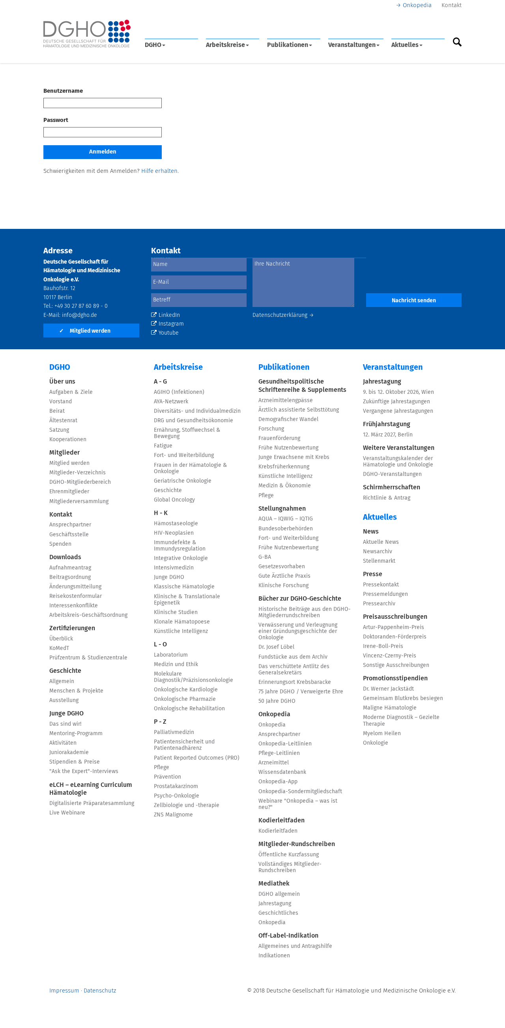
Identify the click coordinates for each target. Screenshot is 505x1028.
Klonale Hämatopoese (182, 622)
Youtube (169, 333)
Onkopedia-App (277, 782)
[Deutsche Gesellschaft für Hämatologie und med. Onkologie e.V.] (87, 34)
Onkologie (375, 743)
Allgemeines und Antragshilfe (295, 946)
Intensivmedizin (174, 568)
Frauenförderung (279, 438)
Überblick (61, 639)
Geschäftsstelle (69, 534)
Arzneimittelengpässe (285, 400)
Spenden (60, 544)
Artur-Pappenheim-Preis (393, 627)
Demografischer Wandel (288, 419)
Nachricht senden (414, 300)
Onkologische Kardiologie (186, 690)
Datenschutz (100, 991)
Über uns (62, 381)
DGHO (153, 45)
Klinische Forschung (283, 585)
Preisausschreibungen (395, 617)
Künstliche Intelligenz (181, 631)
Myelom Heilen (382, 733)
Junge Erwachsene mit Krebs (293, 457)
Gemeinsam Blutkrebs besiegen (403, 698)
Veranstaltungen (352, 45)
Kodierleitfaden (281, 820)
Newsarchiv (377, 551)
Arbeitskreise (225, 45)
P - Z (160, 722)
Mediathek (274, 883)
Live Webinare (67, 813)
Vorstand (60, 401)
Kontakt (451, 5)
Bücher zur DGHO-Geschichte (299, 598)
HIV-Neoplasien (174, 533)
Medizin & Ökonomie (284, 486)
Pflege (161, 767)
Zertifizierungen (72, 628)
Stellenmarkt (379, 561)
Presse (372, 574)
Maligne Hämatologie (390, 708)
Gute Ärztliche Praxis (284, 576)
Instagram (171, 324)
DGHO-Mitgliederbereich (80, 482)
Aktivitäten (63, 743)
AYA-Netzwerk (171, 401)
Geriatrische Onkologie (182, 481)
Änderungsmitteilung (75, 587)
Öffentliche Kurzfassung (288, 855)
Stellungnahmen (282, 509)
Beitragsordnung (70, 577)
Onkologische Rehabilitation (189, 709)
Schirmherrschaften (391, 487)
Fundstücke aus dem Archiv (292, 657)
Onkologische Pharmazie (185, 699)
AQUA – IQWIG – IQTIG (285, 519)
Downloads (65, 557)
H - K (161, 513)
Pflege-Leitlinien (279, 753)
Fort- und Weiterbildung (184, 455)
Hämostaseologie (176, 523)
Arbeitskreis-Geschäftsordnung (88, 615)
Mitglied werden (84, 331)
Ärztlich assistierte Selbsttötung (298, 410)
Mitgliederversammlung (78, 501)
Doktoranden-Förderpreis (394, 637)
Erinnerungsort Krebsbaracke (294, 682)
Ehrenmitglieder (69, 491)
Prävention (167, 777)
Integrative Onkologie (181, 558)
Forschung (271, 429)
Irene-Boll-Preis (383, 646)
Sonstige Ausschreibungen (396, 665)
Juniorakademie (69, 752)
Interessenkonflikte (73, 606)
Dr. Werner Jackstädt (388, 689)
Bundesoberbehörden (285, 529)
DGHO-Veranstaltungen (392, 474)
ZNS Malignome (173, 815)
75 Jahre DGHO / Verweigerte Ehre (300, 692)
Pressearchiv (379, 604)
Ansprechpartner (70, 525)
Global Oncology (174, 500)
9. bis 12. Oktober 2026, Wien (398, 392)
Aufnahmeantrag (70, 568)
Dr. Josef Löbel (276, 647)
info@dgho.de (79, 315)
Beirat (57, 411)
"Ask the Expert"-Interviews (83, 771)
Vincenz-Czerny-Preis (389, 656)
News (371, 531)
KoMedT (59, 648)
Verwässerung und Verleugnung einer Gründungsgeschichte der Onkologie (297, 631)
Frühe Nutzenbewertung (288, 448)
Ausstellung (64, 700)
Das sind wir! (65, 724)
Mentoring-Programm (76, 733)
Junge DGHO (66, 713)
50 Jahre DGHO (277, 701)
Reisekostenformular (75, 596)
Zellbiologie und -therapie (186, 805)
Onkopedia (417, 5)
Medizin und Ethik (176, 664)
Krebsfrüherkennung (283, 467)
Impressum (64, 991)
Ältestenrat (63, 420)
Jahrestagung (274, 903)
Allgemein (61, 681)
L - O (160, 644)
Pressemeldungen (385, 594)
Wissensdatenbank (282, 772)
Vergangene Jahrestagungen (398, 411)
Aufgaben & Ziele (71, 392)
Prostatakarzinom (176, 786)
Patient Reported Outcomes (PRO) (196, 758)
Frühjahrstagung (386, 424)
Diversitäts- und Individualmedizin (197, 411)
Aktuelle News (381, 542)
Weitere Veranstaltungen (398, 448)
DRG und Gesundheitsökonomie (193, 420)
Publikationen (287, 45)
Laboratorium (171, 655)
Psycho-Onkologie (176, 796)
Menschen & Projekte (76, 691)
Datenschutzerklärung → (283, 315)
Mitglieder (64, 452)
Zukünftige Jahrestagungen (396, 401)
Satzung (59, 430)
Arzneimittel (273, 763)
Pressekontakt (381, 585)
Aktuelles (405, 45)
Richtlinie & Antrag (386, 498)
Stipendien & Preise (74, 762)
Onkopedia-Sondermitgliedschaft (300, 791)
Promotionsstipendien (395, 678)
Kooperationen (67, 439)
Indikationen (274, 956)
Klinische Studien (176, 612)
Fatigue (163, 446)
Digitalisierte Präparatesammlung (91, 803)
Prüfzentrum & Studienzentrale (88, 658)
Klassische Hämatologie (184, 587)
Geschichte (65, 671)
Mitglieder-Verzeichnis (77, 473)
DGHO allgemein (279, 894)
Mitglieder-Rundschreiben (296, 844)
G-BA (264, 557)
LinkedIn (169, 315)
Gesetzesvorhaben (281, 566)
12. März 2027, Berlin (388, 435)
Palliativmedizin (174, 732)
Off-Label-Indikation (288, 936)
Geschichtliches (278, 913)
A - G (160, 381)
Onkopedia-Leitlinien (285, 744)
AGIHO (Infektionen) (179, 392)
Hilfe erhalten (159, 171)
